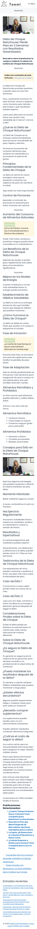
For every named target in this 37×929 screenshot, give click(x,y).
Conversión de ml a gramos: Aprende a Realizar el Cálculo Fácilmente (18, 858)
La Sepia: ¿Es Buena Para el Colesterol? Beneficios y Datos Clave (21, 835)
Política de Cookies (21, 926)
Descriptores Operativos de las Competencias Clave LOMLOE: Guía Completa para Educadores (16, 902)
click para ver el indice (23, 78)
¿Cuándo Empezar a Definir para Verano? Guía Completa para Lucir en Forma (21, 844)
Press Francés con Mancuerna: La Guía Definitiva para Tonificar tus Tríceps (17, 868)
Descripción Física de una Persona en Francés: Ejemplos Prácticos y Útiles (17, 908)
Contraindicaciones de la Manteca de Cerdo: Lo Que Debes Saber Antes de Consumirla (17, 914)
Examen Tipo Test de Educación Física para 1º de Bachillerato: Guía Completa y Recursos (18, 895)
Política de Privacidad (19, 923)
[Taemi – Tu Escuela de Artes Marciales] (11, 4)
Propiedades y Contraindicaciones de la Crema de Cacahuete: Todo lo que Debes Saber (18, 888)
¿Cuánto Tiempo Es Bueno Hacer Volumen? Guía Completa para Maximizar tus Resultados (21, 815)
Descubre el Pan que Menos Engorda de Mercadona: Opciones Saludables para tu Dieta (21, 826)
